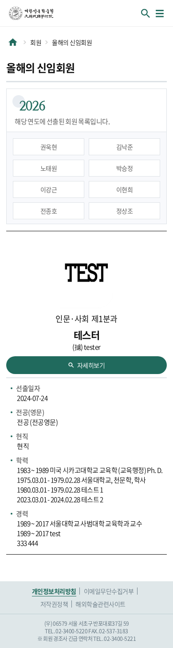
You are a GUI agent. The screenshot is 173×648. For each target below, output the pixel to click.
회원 (35, 42)
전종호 (48, 210)
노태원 (48, 168)
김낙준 (124, 146)
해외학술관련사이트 (100, 604)
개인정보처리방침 (54, 591)
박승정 (124, 168)
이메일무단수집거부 (109, 591)
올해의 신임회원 (72, 42)
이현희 (124, 189)
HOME (13, 42)
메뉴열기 (160, 13)
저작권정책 (54, 604)
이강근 (48, 189)
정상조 (124, 210)
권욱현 (48, 146)
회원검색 (145, 13)
